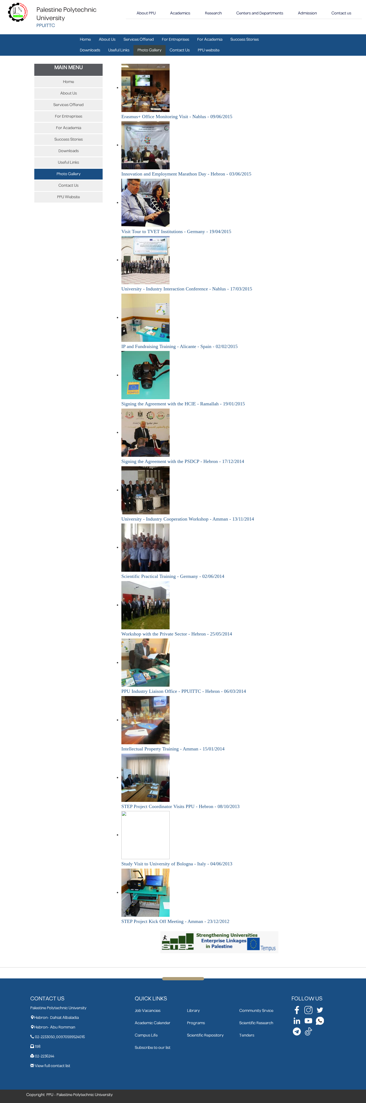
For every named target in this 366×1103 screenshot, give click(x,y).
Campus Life (146, 1035)
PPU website (208, 50)
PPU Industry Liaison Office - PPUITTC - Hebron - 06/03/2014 (183, 691)
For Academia (209, 39)
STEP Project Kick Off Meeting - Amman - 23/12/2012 (175, 921)
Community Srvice (256, 1011)
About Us (107, 39)
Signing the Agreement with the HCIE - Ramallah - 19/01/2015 (183, 403)
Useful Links (118, 50)
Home (85, 39)
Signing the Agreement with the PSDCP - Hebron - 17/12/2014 (182, 461)
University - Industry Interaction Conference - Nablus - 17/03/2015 (186, 288)
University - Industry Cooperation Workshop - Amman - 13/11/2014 (187, 519)
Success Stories (244, 39)
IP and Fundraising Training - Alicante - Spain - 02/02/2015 (179, 346)
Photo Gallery (149, 50)
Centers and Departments (259, 13)
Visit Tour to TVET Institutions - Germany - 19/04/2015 (176, 231)
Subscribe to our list (152, 1048)
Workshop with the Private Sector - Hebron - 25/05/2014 (176, 634)
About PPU (146, 13)
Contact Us (180, 50)
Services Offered (139, 39)
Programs (196, 1023)
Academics (180, 13)
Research (213, 13)
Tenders (246, 1035)
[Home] (18, 12)
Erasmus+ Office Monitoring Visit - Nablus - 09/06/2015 (176, 116)
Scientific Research (256, 1023)
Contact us (341, 13)
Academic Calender (152, 1023)
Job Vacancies (147, 1011)
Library (193, 1011)
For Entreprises (175, 39)
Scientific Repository (205, 1035)
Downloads (90, 50)
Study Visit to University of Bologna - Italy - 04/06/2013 (176, 863)
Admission (307, 13)
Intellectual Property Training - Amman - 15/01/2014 (173, 748)
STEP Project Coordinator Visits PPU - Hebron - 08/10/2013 (180, 806)
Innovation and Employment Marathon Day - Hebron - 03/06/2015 (186, 174)
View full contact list (52, 1066)
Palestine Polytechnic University (66, 14)
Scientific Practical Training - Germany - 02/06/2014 (172, 576)
